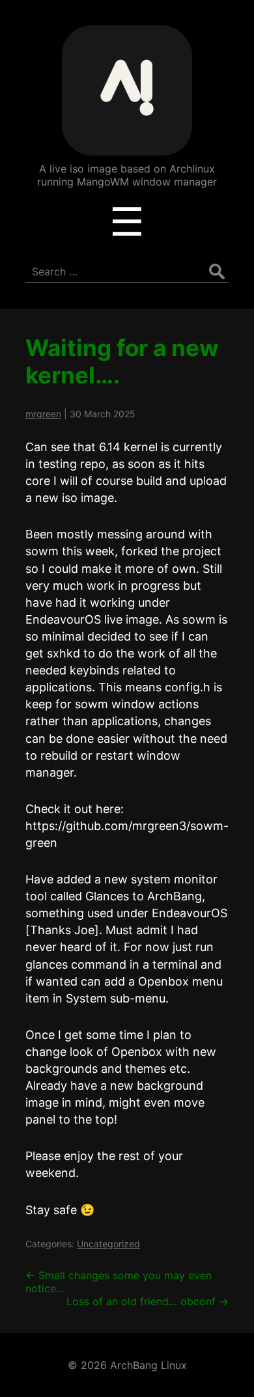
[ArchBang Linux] (127, 146)
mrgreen (43, 413)
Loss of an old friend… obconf (147, 1301)
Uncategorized (108, 1243)
